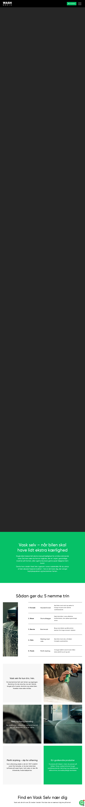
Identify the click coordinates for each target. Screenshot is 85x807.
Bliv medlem (71, 3)
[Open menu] (79, 3)
